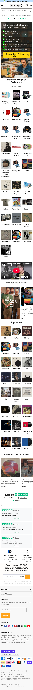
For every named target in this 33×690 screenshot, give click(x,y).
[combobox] (14, 10)
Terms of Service (11, 671)
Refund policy (21, 671)
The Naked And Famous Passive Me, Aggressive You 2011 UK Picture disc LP (10, 482)
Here (19, 86)
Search (3, 671)
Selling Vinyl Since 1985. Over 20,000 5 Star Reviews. (16, 15)
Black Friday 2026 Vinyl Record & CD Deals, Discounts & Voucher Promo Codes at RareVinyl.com (15, 675)
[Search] (29, 10)
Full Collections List (6, 673)
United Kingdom (9, 654)
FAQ (2, 681)
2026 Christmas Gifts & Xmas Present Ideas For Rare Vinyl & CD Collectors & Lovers (15, 678)
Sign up (5, 615)
